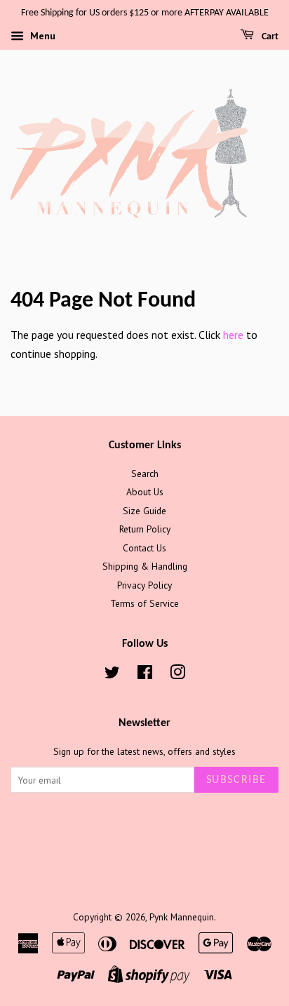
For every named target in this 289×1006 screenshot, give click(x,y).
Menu (41, 35)
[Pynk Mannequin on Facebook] (145, 675)
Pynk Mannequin (181, 917)
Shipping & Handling (144, 566)
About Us (144, 491)
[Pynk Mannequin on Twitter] (112, 675)
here (233, 335)
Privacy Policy (144, 585)
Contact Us (144, 548)
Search (145, 473)
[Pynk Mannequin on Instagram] (177, 675)
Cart (269, 37)
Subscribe (236, 780)
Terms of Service (144, 603)
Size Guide (144, 510)
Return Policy (144, 529)
